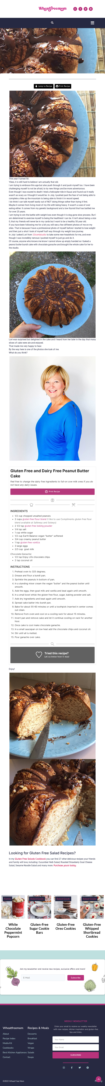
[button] (52, 22)
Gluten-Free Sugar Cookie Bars (39, 928)
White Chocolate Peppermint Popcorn (13, 930)
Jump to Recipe (45, 86)
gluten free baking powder (38, 526)
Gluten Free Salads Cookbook (30, 859)
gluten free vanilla (30, 542)
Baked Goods (37, 898)
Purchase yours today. (65, 865)
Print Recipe (64, 86)
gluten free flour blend (34, 519)
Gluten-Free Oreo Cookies (66, 926)
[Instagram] (75, 9)
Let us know (50, 656)
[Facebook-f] (80, 9)
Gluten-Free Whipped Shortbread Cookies (92, 930)
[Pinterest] (91, 9)
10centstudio (39, 234)
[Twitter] (86, 9)
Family (7, 898)
